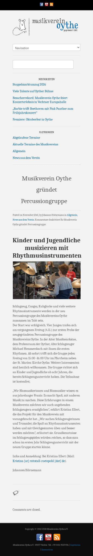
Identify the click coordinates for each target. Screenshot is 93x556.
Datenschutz (47, 549)
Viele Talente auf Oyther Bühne (33, 91)
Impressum (75, 545)
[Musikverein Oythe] (46, 28)
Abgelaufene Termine (26, 137)
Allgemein (19, 151)
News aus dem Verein (26, 158)
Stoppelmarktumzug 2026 (29, 84)
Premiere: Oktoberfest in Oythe (33, 119)
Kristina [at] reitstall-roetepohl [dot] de (39, 461)
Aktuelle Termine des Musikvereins (35, 144)
